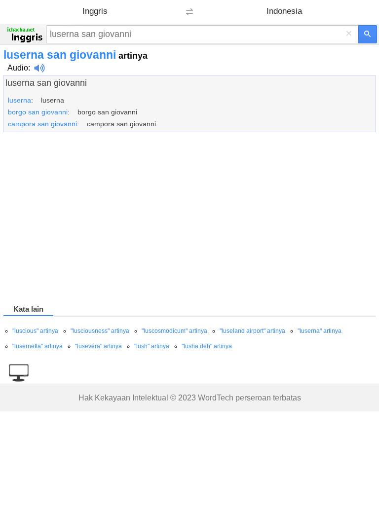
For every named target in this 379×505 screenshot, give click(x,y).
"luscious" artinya (35, 330)
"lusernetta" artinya (37, 346)
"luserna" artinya (319, 330)
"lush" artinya (151, 346)
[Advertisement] (189, 220)
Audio (17, 68)
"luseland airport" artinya (252, 330)
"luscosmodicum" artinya (174, 330)
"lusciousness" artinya (100, 330)
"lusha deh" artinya (207, 346)
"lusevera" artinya (98, 346)
